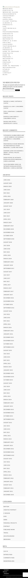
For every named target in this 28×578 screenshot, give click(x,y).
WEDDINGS (8, 8)
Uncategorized (9, 536)
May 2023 (7, 193)
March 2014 (8, 399)
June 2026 (7, 180)
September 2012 (9, 455)
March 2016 (8, 327)
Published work (9, 529)
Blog (5, 74)
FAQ (4, 26)
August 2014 (8, 383)
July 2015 (7, 353)
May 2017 (7, 281)
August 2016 (8, 311)
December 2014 (9, 373)
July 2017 (7, 275)
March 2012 (8, 475)
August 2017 (8, 271)
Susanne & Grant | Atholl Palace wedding (13, 152)
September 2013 (9, 419)
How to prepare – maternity (8, 56)
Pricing (7, 42)
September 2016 (9, 307)
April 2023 (7, 196)
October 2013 (8, 416)
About (6, 71)
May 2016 (7, 320)
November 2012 (9, 452)
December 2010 (9, 494)
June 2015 (7, 357)
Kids (5, 516)
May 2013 (7, 432)
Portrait (7, 526)
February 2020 (9, 199)
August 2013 (8, 422)
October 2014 (8, 379)
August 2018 (8, 242)
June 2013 (7, 429)
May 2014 (7, 393)
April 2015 (7, 363)
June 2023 (7, 189)
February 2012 (9, 478)
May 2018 (7, 252)
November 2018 (9, 232)
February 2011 (9, 488)
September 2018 (9, 239)
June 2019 (7, 212)
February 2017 (9, 291)
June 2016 (7, 317)
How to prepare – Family (8, 62)
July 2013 (7, 425)
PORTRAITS (8, 33)
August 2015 (8, 350)
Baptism (6, 506)
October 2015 (8, 343)
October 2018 (8, 235)
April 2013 (7, 435)
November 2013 (9, 412)
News (5, 519)
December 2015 (9, 337)
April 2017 (7, 284)
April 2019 (7, 219)
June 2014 (7, 389)
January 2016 (8, 334)
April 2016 (7, 324)
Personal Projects (10, 523)
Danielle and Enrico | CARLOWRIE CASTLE (14, 138)
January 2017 (8, 294)
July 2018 (7, 245)
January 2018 (8, 265)
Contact (7, 72)
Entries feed (8, 554)
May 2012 (7, 468)
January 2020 (8, 202)
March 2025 (8, 186)
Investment (9, 15)
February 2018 (9, 261)
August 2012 (8, 458)
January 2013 (8, 445)
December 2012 (9, 448)
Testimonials (9, 28)
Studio (6, 69)
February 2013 (9, 442)
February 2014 (9, 402)
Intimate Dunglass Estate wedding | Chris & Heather (13, 159)
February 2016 (9, 330)
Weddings (7, 539)
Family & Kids (10, 40)
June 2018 (7, 248)
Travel (6, 532)
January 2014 (8, 406)
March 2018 (8, 258)
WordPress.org (9, 561)
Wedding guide (10, 12)
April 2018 (7, 255)
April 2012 (7, 471)
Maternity (8, 39)
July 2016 (7, 314)
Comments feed (9, 557)
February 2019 (9, 225)
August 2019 (8, 206)
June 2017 (7, 278)
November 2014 (9, 376)
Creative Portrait (10, 509)
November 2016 (9, 301)
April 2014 (7, 396)
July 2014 (7, 386)
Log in (6, 551)
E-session (7, 513)
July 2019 (7, 209)
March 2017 (8, 288)
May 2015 (7, 360)
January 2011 (8, 491)
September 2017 (9, 268)
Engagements (9, 14)
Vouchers (8, 44)
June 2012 (7, 465)
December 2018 (9, 229)
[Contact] (23, 575)
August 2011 (8, 484)
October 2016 (8, 304)
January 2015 (8, 370)
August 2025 (8, 183)
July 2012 (7, 461)
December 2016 (9, 298)
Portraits (8, 37)
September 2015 (9, 347)
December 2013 (9, 409)
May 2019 (7, 216)
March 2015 (8, 366)
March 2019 (8, 222)
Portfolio (8, 10)
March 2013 (8, 439)
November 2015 (9, 340)
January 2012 (8, 481)
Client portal (10, 21)
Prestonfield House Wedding (14, 143)
